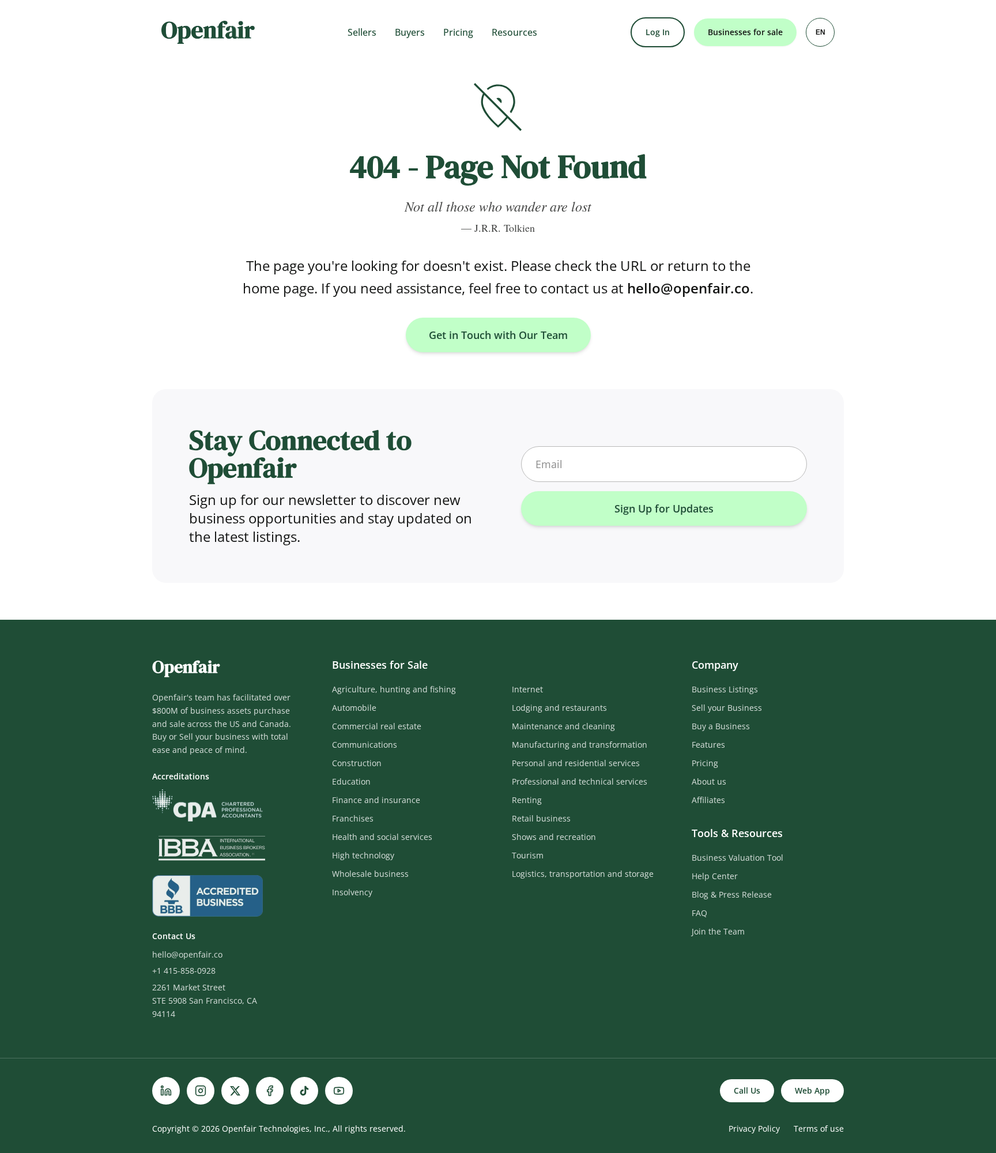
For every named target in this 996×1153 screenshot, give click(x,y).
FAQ (699, 912)
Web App (812, 1090)
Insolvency (352, 892)
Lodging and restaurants (559, 707)
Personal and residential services (576, 763)
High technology (363, 855)
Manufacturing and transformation (579, 744)
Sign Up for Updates (664, 508)
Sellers (362, 32)
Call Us (747, 1090)
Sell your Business (727, 707)
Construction (357, 763)
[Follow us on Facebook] (270, 1091)
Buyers (410, 32)
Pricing (458, 32)
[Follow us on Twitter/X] (235, 1091)
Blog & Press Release (732, 894)
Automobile (354, 707)
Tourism (528, 855)
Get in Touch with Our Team (498, 335)
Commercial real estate (376, 726)
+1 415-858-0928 (184, 970)
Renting (527, 799)
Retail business (541, 818)
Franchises (352, 818)
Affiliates (708, 799)
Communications (364, 744)
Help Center (715, 876)
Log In (658, 32)
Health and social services (382, 836)
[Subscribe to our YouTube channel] (339, 1091)
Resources (514, 32)
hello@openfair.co (688, 287)
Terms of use (819, 1128)
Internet (527, 689)
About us (709, 781)
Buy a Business (721, 726)
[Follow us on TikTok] (304, 1091)
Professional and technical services (579, 781)
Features (708, 744)
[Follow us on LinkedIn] (166, 1091)
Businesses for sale (745, 32)
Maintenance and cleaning (563, 726)
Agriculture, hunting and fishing (394, 689)
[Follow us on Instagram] (200, 1091)
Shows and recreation (554, 836)
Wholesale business (370, 873)
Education (351, 781)
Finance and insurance (376, 799)
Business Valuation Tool (737, 857)
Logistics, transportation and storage (583, 873)
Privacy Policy (754, 1128)
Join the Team (718, 931)
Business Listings (725, 689)
